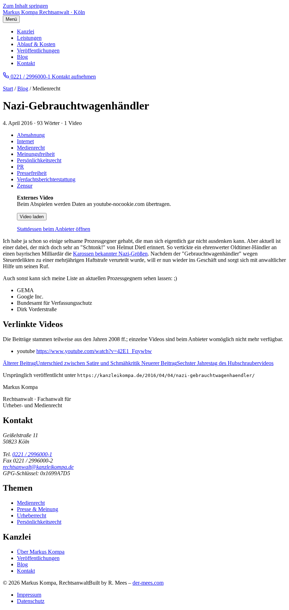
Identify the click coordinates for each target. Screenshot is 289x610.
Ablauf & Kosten (36, 44)
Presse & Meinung (37, 509)
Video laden (32, 216)
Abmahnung (31, 135)
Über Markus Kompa (40, 552)
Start (8, 89)
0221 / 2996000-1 (32, 454)
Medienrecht (31, 148)
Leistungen (29, 38)
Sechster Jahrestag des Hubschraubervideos (207, 363)
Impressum (29, 595)
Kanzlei (25, 31)
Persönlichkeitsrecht (39, 160)
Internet (25, 141)
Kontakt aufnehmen (74, 77)
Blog (22, 57)
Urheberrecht (31, 515)
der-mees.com (148, 583)
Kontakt (26, 63)
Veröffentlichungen (38, 51)
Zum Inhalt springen (25, 6)
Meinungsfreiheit (36, 154)
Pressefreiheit (32, 173)
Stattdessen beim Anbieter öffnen (53, 229)
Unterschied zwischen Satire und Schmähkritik (72, 363)
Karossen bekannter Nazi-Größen (110, 254)
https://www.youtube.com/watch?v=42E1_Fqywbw (94, 351)
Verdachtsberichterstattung (46, 179)
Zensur (24, 186)
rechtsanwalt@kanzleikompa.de (38, 467)
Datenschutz (30, 601)
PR (20, 167)
